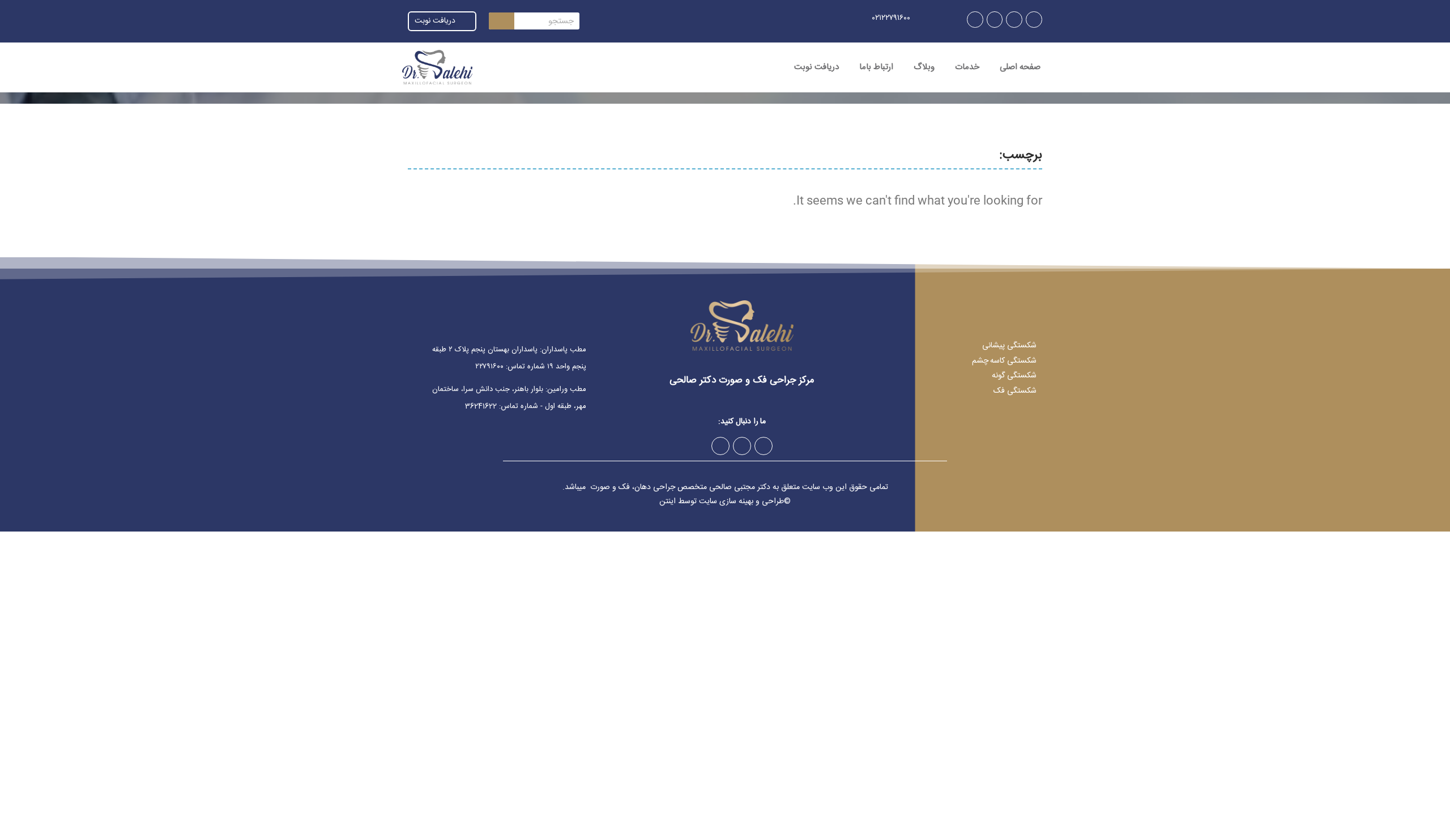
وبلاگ (924, 67)
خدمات (967, 67)
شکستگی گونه (1014, 375)
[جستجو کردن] (501, 20)
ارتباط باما (876, 67)
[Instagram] (1034, 19)
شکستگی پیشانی (1009, 345)
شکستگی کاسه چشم (1004, 361)
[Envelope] (975, 19)
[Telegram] (1014, 19)
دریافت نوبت (816, 67)
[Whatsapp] (995, 19)
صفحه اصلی (1020, 67)
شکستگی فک (1015, 391)
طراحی (773, 501)
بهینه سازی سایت (726, 501)
